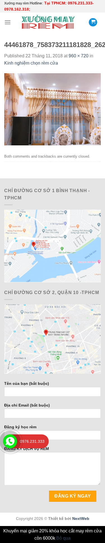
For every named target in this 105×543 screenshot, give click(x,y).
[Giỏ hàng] (92, 22)
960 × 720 (78, 55)
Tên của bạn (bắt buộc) (26, 383)
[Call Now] (10, 441)
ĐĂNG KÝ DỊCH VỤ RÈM (26, 448)
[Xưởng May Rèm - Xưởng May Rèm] (48, 22)
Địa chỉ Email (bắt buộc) (27, 405)
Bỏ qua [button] (63, 538)
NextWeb (80, 518)
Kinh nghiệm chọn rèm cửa (31, 63)
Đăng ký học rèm (20, 427)
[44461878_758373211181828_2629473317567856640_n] (52, 109)
